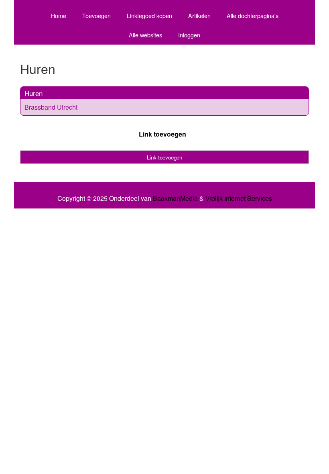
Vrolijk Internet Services (238, 198)
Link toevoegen (162, 134)
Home (58, 15)
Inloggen (189, 35)
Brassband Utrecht (50, 107)
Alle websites (145, 35)
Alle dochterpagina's (252, 15)
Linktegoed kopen (149, 15)
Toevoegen (96, 15)
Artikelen (199, 15)
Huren (33, 93)
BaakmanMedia (175, 198)
